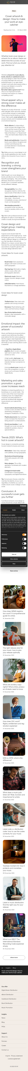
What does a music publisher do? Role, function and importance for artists (14, 795)
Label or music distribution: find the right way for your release (13, 905)
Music (14, 11)
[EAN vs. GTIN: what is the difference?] (14, 744)
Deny (14, 563)
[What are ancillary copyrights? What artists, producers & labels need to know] (14, 670)
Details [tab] (14, 510)
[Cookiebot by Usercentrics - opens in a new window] (20, 506)
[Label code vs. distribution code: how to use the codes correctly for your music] (14, 815)
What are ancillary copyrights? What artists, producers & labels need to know (14, 687)
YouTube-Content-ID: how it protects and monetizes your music (14, 868)
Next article (14, 571)
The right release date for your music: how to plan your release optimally (13, 650)
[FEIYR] (3, 968)
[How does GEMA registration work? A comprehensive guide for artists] (14, 597)
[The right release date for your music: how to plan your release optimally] (14, 634)
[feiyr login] (24, 2)
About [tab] (23, 510)
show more (14, 957)
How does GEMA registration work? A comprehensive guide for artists (14, 614)
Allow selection (14, 559)
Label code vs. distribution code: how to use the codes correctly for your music (14, 832)
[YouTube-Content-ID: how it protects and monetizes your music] (14, 852)
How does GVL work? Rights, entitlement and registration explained (14, 724)
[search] (20, 2)
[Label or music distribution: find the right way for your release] (14, 888)
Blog (14, 968)
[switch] (24, 539)
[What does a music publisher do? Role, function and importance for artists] (14, 778)
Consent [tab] (5, 510)
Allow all (14, 554)
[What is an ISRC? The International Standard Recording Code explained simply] (14, 925)
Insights (8, 968)
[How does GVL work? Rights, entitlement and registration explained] (14, 707)
